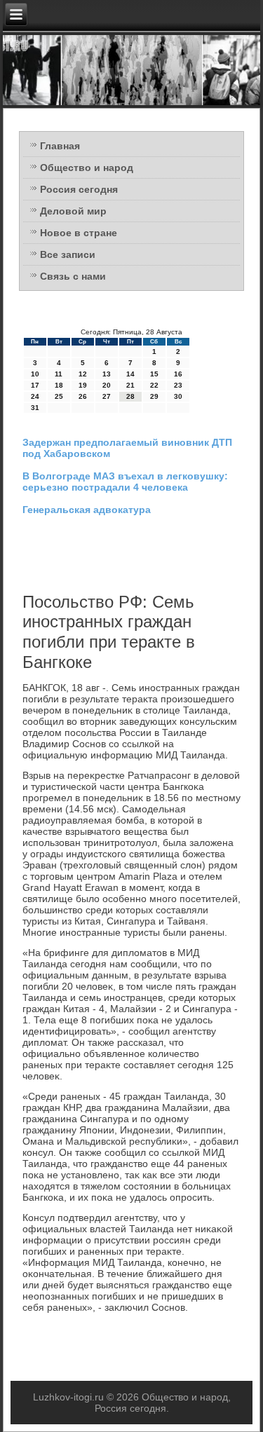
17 (35, 385)
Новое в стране (78, 232)
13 (106, 374)
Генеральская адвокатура (86, 509)
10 (35, 374)
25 (59, 396)
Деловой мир (73, 211)
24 (35, 396)
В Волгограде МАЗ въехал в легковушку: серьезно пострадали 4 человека (125, 481)
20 (106, 385)
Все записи (67, 254)
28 (130, 396)
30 (178, 396)
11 (58, 374)
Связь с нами (73, 276)
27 (106, 396)
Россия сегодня (79, 189)
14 (130, 374)
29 (154, 396)
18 (59, 385)
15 (154, 374)
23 (178, 385)
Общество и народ (86, 167)
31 (35, 407)
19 (83, 385)
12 (83, 374)
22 (154, 385)
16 (178, 374)
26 (83, 396)
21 (130, 385)
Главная (60, 145)
